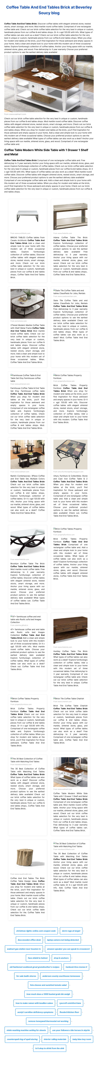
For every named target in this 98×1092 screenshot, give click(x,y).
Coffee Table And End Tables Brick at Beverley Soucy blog (49, 10)
